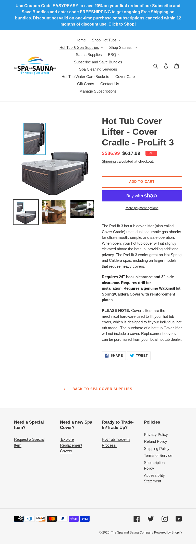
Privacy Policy (156, 434)
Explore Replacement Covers (71, 445)
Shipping (109, 161)
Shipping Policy (156, 448)
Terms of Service (158, 455)
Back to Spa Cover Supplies (101, 389)
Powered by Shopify (168, 532)
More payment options (142, 208)
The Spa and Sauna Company (132, 532)
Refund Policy (155, 441)
